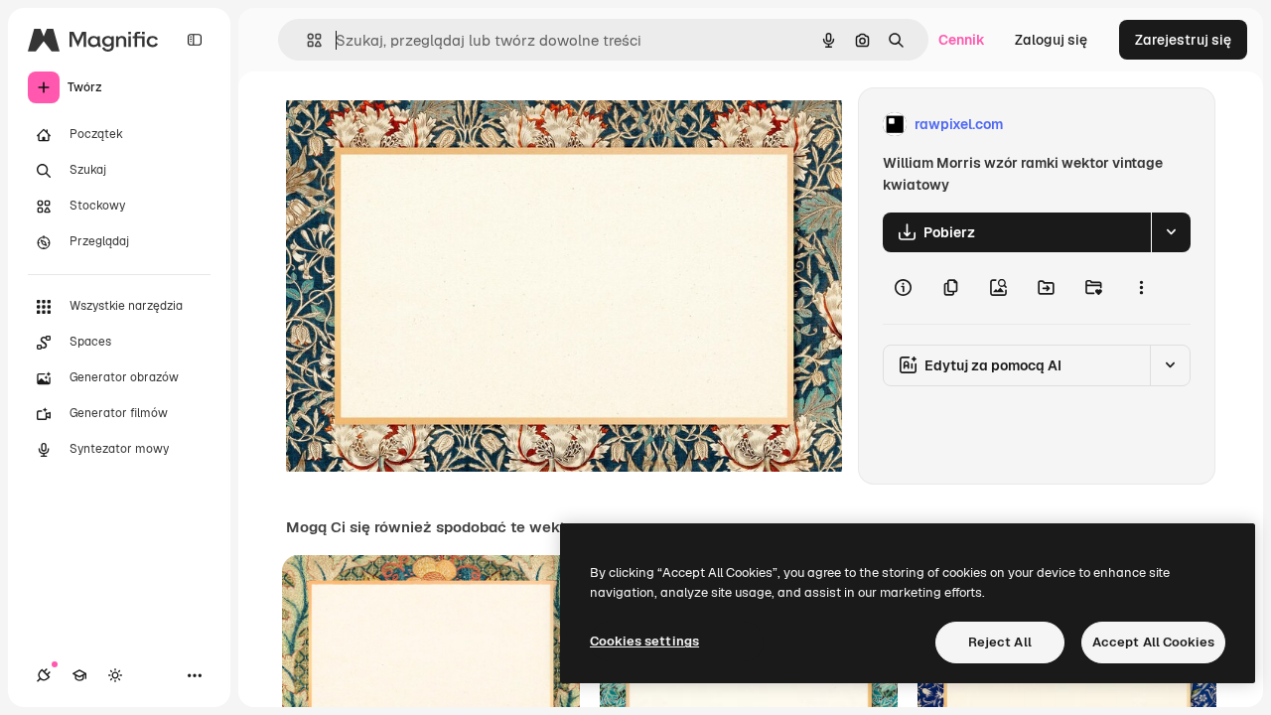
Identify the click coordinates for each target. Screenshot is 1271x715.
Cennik (961, 40)
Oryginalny (423, 124)
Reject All (1000, 642)
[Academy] (79, 675)
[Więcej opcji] (1141, 288)
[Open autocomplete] (306, 40)
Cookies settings (644, 641)
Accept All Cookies (1153, 642)
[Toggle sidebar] (195, 40)
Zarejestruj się (1183, 40)
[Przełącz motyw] (115, 675)
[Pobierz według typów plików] (1171, 232)
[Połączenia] (44, 675)
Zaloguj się (1051, 40)
